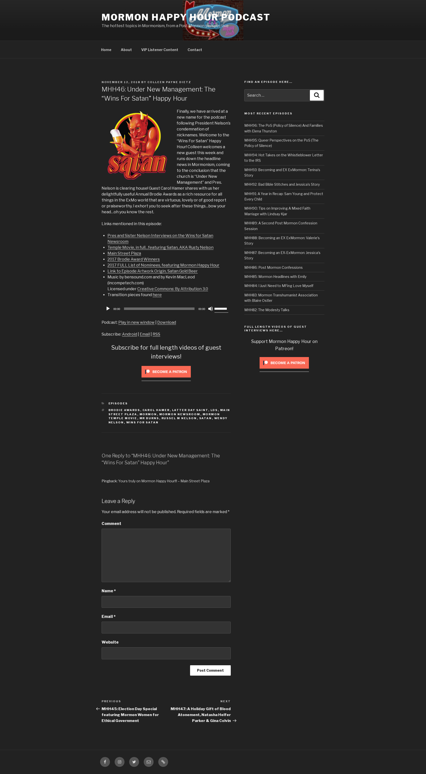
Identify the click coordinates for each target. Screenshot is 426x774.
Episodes (118, 403)
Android (129, 334)
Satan (205, 418)
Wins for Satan (142, 422)
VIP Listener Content (159, 50)
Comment (111, 523)
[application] (166, 309)
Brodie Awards (124, 410)
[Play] (108, 308)
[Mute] (210, 308)
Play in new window (136, 322)
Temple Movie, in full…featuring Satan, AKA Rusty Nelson (160, 247)
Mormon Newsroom (179, 414)
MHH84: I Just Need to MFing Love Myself (278, 286)
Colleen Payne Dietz (169, 82)
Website (110, 642)
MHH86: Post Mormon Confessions (273, 267)
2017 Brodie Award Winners (133, 259)
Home (106, 50)
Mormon (148, 414)
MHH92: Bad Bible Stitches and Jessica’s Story (282, 184)
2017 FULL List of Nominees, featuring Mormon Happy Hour (163, 265)
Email (145, 334)
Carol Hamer (156, 410)
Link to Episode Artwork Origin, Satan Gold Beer (152, 271)
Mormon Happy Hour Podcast (186, 17)
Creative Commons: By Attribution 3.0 (172, 289)
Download (166, 322)
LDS (214, 410)
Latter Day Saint (190, 410)
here (157, 294)
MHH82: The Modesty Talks (266, 310)
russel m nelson (179, 418)
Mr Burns (149, 418)
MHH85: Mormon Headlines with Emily (275, 276)
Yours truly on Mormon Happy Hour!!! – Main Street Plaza (164, 481)
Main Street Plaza (124, 253)
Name (109, 591)
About (126, 50)
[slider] (221, 308)
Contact (195, 50)
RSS (156, 334)
